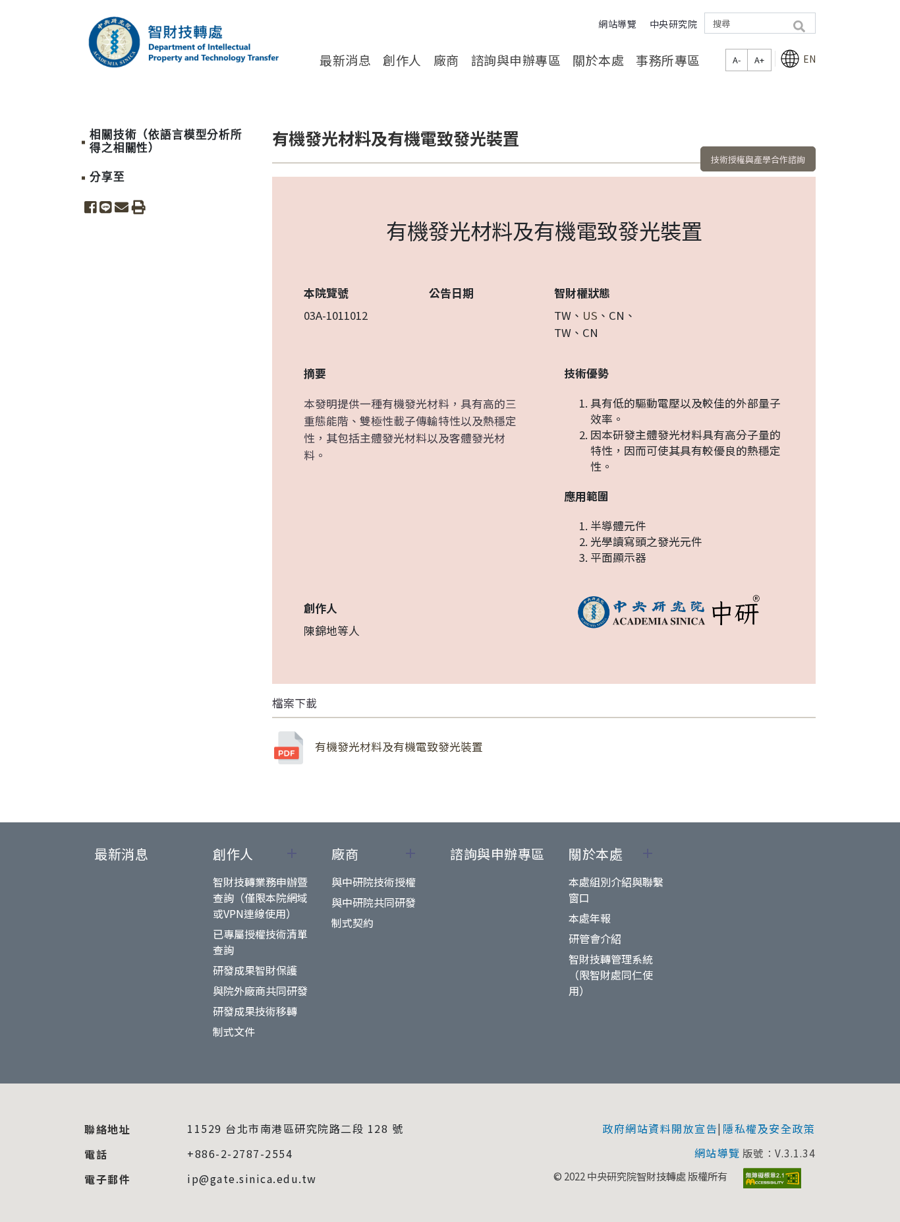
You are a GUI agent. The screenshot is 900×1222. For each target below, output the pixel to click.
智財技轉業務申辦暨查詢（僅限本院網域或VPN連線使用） (260, 897)
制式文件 (234, 1031)
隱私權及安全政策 (769, 1128)
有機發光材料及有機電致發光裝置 (399, 746)
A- (737, 59)
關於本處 (598, 60)
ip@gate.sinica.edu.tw (252, 1178)
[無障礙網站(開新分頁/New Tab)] (772, 1178)
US (590, 315)
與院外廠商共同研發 (260, 990)
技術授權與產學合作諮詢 (758, 159)
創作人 (402, 60)
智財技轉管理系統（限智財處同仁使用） (611, 974)
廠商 (446, 60)
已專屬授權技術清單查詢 (260, 942)
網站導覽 (617, 23)
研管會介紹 (595, 938)
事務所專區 (668, 60)
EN (809, 58)
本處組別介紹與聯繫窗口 (616, 889)
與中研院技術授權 (373, 882)
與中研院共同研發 (373, 902)
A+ (759, 59)
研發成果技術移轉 (255, 1011)
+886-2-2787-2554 (240, 1153)
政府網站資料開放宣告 (659, 1128)
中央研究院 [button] (674, 23)
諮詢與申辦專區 (516, 60)
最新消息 (345, 60)
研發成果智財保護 (255, 970)
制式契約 (352, 923)
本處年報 (590, 918)
